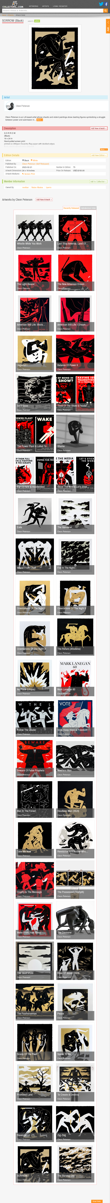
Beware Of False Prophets (30, 770)
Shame (61, 446)
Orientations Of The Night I (31, 608)
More (39, 119)
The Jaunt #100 (25, 973)
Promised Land (24, 1094)
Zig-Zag (61, 1135)
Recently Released (71, 208)
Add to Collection (98, 181)
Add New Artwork (98, 128)
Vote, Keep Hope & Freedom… (73, 730)
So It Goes (22, 405)
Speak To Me (64, 1054)
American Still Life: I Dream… (72, 324)
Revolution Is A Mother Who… (72, 851)
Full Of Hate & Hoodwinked (31, 486)
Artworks (33, 6)
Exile (19, 527)
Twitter (101, 4)
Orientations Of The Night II (71, 608)
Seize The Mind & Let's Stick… (73, 486)
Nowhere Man (64, 770)
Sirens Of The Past (27, 1054)
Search (105, 11)
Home (4, 15)
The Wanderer (64, 527)
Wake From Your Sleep (29, 932)
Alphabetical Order (88, 208)
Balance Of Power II (67, 365)
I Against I (22, 365)
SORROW (22, 1175)
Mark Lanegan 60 (66, 689)
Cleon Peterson (23, 247)
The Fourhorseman (27, 1013)
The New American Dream (70, 284)
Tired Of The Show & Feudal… (73, 405)
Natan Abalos (37, 187)
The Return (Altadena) (69, 649)
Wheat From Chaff (26, 568)
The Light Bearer (26, 284)
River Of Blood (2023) (68, 973)
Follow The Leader (26, 730)
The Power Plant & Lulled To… (33, 446)
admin (37, 21)
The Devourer (64, 932)
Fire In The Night (66, 568)
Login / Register (60, 6)
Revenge (21, 1135)
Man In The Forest (26, 811)
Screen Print (29, 173)
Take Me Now (24, 851)
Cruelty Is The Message (29, 892)
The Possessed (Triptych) (70, 892)
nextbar (25, 187)
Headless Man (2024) (68, 811)
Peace (60, 1013)
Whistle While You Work (29, 243)
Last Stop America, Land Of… (72, 243)
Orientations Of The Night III (31, 649)
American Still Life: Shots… (31, 324)
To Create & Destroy (68, 1094)
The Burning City (66, 1175)
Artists (45, 6)
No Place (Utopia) (26, 689)
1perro (48, 187)
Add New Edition (98, 155)
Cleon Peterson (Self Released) (35, 163)
